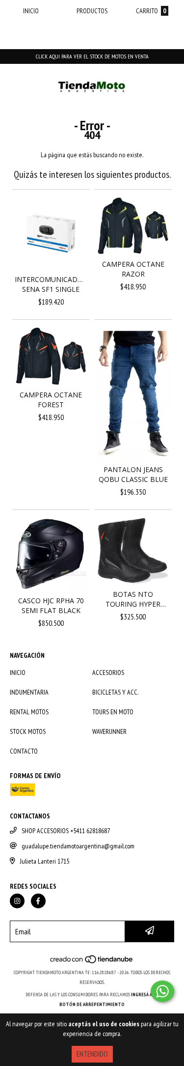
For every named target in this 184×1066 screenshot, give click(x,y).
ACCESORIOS (108, 672)
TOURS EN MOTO (112, 711)
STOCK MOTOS (28, 731)
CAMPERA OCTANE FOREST (51, 399)
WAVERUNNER (109, 731)
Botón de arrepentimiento (92, 1004)
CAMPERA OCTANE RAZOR (133, 269)
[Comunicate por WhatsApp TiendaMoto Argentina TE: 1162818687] (162, 991)
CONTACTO (24, 751)
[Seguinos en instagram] (17, 901)
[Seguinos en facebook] (38, 901)
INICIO (18, 672)
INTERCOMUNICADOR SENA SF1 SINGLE (51, 284)
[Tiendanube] (92, 962)
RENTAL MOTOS (29, 711)
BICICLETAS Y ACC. (115, 692)
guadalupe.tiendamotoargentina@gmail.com (78, 846)
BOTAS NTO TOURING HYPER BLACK (132, 599)
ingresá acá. (144, 994)
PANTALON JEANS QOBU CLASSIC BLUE (133, 474)
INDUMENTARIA (29, 692)
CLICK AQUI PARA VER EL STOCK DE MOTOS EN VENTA (92, 56)
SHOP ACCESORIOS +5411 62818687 (66, 830)
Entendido (92, 1054)
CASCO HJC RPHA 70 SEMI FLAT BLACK (51, 605)
